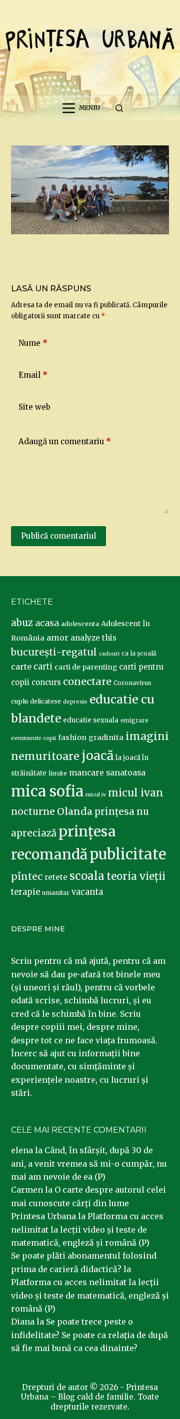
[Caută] (119, 108)
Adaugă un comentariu (64, 441)
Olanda (74, 811)
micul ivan (136, 792)
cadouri (109, 654)
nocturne (33, 811)
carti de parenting (85, 667)
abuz (22, 623)
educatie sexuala (90, 720)
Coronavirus (133, 683)
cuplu (19, 701)
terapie (25, 892)
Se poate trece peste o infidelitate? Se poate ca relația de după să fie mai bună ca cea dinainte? (89, 1335)
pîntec (26, 876)
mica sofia (47, 791)
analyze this (93, 638)
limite (57, 773)
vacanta (87, 892)
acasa (47, 623)
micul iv (96, 794)
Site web (34, 407)
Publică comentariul (58, 536)
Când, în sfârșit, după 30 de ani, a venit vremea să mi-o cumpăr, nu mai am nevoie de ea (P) (89, 1163)
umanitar (56, 892)
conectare (87, 682)
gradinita (106, 737)
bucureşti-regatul (54, 652)
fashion (72, 737)
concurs (46, 682)
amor (57, 638)
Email (33, 375)
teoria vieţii (136, 876)
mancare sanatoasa (107, 772)
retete (56, 877)
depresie (75, 701)
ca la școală (139, 653)
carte (21, 667)
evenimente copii (33, 738)
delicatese (45, 701)
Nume (33, 343)
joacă (98, 755)
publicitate (128, 854)
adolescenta (80, 624)
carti (43, 667)
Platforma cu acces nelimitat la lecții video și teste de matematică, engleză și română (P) (87, 1229)
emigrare (134, 720)
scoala (87, 876)
